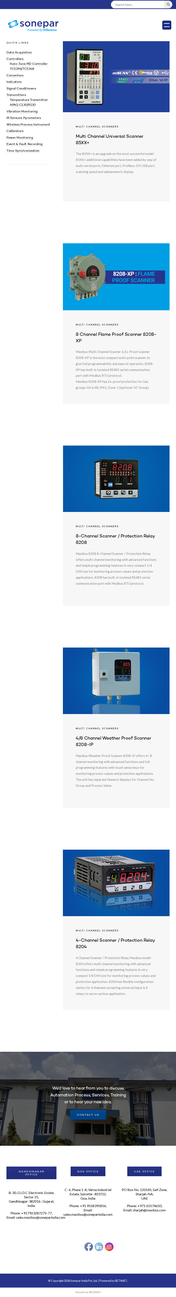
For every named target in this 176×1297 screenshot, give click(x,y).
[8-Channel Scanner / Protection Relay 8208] (116, 525)
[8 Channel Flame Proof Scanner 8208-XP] (116, 323)
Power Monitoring (19, 137)
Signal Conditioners (21, 88)
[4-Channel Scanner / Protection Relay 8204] (116, 930)
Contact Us (88, 1115)
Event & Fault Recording (24, 144)
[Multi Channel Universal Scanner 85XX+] (116, 121)
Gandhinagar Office (31, 1173)
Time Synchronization (22, 151)
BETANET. (121, 1280)
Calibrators (15, 131)
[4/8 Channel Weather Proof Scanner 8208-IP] (116, 728)
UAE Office (144, 1171)
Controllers (15, 59)
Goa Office (88, 1171)
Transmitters (16, 95)
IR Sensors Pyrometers (23, 118)
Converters (15, 75)
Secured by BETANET (88, 1292)
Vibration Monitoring (22, 111)
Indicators (14, 82)
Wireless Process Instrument (28, 124)
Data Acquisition (19, 52)
